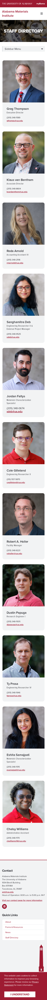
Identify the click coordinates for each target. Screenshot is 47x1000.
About (8, 921)
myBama (40, 3)
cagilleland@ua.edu (16, 482)
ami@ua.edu (8, 891)
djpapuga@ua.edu (15, 624)
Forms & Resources (14, 927)
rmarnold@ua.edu (15, 262)
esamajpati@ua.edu (16, 769)
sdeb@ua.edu (13, 337)
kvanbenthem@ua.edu (17, 191)
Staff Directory (11, 937)
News (7, 932)
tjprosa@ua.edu (14, 695)
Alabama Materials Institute (15, 13)
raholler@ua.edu (14, 553)
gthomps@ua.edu (15, 120)
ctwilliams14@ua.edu (16, 841)
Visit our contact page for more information (22, 900)
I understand (19, 994)
